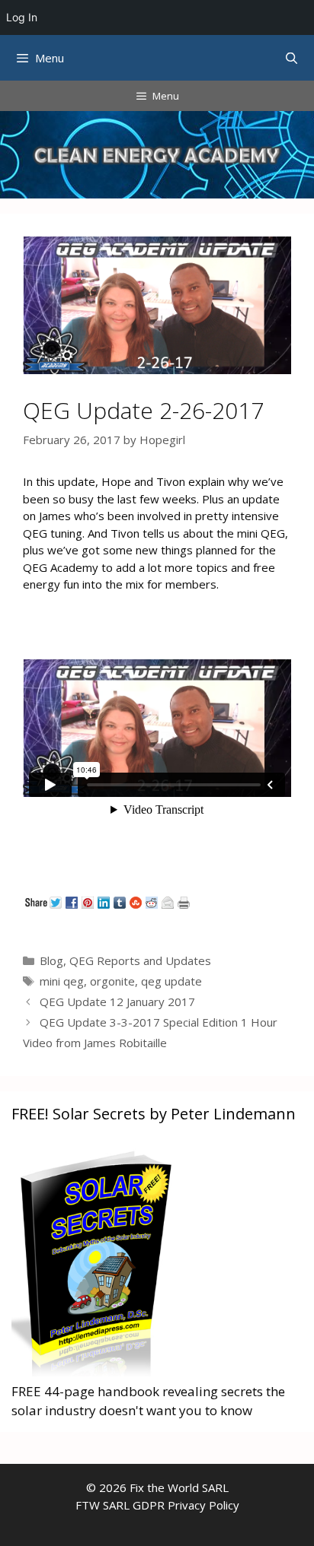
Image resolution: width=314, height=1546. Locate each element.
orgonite (112, 981)
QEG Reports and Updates (140, 960)
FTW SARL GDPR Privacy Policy (157, 1505)
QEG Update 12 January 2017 (117, 1001)
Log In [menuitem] (21, 17)
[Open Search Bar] (291, 58)
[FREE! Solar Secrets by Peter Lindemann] (94, 1371)
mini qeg (62, 981)
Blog (51, 960)
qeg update (171, 981)
